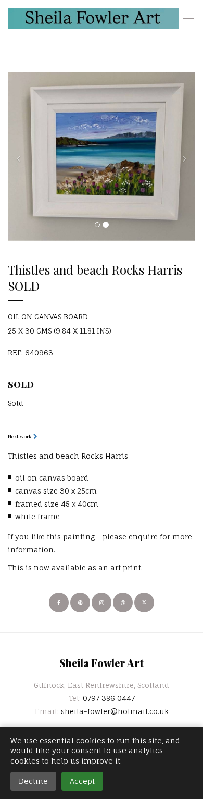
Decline (33, 781)
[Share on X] (144, 602)
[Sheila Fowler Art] (93, 18)
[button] (22, 156)
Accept (82, 781)
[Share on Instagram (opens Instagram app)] (101, 602)
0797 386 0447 (109, 698)
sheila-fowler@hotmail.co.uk (115, 711)
